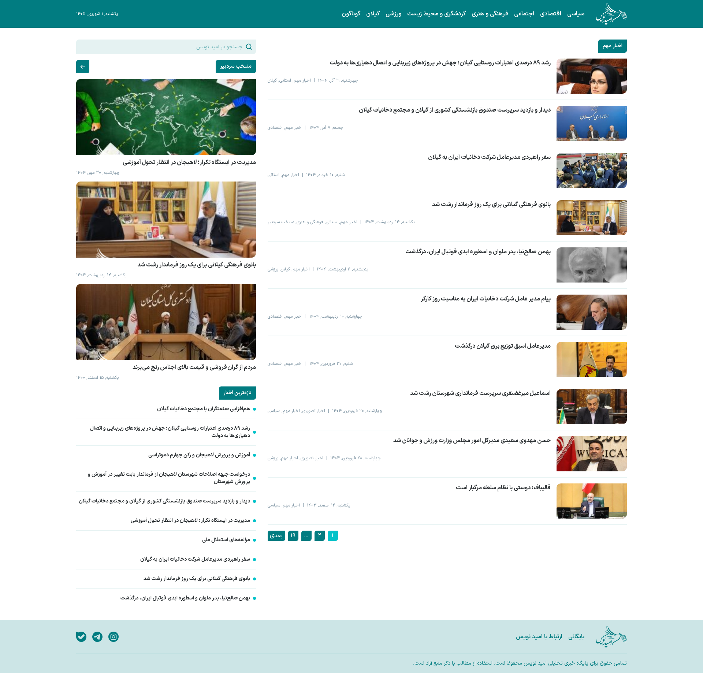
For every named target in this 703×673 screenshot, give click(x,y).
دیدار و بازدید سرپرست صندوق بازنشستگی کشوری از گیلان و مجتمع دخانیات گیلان (164, 501)
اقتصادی (550, 14)
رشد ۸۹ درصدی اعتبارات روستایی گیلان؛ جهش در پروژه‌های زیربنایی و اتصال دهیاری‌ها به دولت (170, 432)
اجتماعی (524, 14)
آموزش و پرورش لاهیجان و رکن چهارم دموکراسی (199, 455)
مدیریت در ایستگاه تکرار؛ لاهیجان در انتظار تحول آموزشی (190, 520)
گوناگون (351, 14)
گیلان (373, 14)
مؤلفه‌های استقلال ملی (226, 540)
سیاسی (575, 14)
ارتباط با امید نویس (539, 636)
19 (292, 535)
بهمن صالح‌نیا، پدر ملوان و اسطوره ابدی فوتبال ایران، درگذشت (185, 598)
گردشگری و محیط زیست (436, 14)
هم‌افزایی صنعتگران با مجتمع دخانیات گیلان (203, 409)
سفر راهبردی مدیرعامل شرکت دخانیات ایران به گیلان (195, 559)
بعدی (276, 535)
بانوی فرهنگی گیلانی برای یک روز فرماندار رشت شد (197, 579)
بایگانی (576, 636)
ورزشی (393, 14)
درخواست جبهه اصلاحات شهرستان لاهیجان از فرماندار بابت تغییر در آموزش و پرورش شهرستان (169, 478)
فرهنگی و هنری (490, 14)
